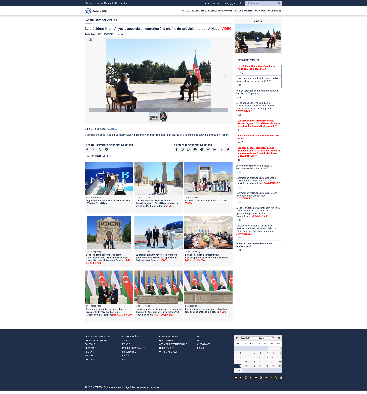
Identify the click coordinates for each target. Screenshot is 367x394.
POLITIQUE (213, 10)
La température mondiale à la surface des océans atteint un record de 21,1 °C (257, 79)
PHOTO (125, 359)
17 (240, 361)
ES (226, 3)
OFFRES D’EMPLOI (168, 352)
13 (260, 357)
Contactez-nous (168, 336)
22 (273, 361)
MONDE (126, 344)
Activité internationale (173, 344)
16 (280, 357)
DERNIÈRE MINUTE (248, 60)
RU (209, 3)
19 (253, 361)
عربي (232, 3)
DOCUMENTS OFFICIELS (97, 340)
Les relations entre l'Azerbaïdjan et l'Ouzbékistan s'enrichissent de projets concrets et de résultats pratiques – (255, 107)
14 (267, 357)
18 (246, 361)
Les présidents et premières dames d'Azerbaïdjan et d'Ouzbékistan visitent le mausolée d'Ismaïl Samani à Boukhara (108, 258)
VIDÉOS (274, 10)
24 (240, 366)
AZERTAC (112, 128)
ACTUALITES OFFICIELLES (194, 10)
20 (260, 361)
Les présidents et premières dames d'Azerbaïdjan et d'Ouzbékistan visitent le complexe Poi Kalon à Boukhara (157, 203)
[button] (158, 75)
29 (273, 366)
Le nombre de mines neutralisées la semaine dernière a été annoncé (254, 167)
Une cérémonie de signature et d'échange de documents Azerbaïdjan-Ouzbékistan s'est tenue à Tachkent (159, 312)
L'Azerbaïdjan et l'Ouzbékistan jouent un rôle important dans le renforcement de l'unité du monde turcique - (258, 181)
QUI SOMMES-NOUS (169, 340)
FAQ (198, 336)
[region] (259, 158)
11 (246, 357)
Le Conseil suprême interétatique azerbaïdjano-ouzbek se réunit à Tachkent (206, 257)
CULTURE (238, 10)
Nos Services (166, 348)
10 (240, 357)
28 (267, 366)
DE (218, 3)
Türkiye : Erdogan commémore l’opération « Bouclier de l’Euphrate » (258, 92)
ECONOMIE (227, 10)
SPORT (125, 340)
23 (280, 361)
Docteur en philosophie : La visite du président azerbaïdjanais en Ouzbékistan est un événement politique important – (256, 229)
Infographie (129, 352)
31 (240, 370)
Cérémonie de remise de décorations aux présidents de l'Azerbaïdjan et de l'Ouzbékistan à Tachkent (109, 312)
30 (280, 366)
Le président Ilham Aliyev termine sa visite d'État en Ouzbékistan (108, 202)
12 (253, 357)
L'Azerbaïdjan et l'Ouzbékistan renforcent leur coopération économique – (256, 196)
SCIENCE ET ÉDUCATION (134, 336)
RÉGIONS (89, 352)
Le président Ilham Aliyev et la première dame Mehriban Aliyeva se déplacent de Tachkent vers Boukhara (156, 257)
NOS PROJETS (261, 10)
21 (267, 361)
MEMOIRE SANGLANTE (133, 348)
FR (222, 3)
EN (213, 3)
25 (246, 366)
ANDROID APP (203, 344)
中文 (239, 3)
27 (260, 366)
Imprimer (108, 34)
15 (273, 357)
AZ (205, 3)
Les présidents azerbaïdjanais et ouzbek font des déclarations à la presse (206, 310)
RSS (198, 340)
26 (253, 366)
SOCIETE (248, 10)
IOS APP (200, 348)
